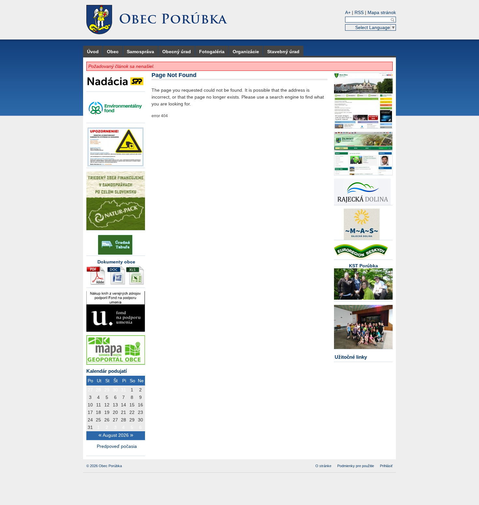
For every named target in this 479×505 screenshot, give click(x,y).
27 (90, 389)
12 (106, 404)
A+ (348, 12)
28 (98, 389)
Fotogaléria (212, 51)
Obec (113, 51)
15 (132, 404)
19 (106, 412)
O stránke (323, 466)
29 (106, 389)
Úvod (93, 51)
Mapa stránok (382, 12)
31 (123, 389)
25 (98, 419)
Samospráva (140, 51)
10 (90, 404)
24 (90, 419)
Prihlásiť (386, 466)
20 (115, 412)
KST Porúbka (363, 265)
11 (98, 404)
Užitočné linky (351, 357)
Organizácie (246, 51)
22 (132, 412)
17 (90, 412)
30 (115, 389)
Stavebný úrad (283, 51)
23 (140, 412)
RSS (359, 12)
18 (98, 412)
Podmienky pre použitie (355, 466)
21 (123, 412)
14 (123, 404)
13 (115, 404)
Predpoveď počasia (117, 446)
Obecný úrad (176, 51)
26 (106, 419)
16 (140, 404)
